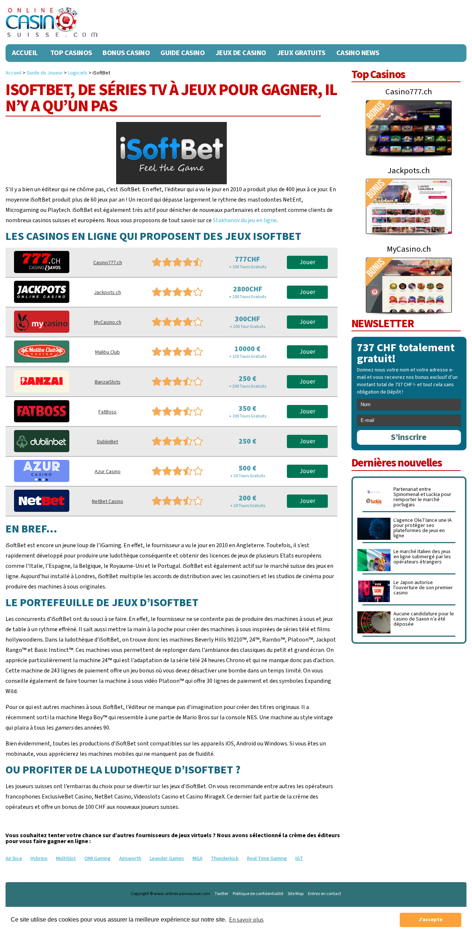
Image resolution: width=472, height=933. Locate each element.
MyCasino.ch (107, 322)
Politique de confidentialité (258, 894)
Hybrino (39, 858)
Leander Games (167, 858)
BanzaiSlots (108, 382)
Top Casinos (71, 53)
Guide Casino (182, 53)
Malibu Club (107, 352)
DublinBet (107, 441)
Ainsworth (130, 858)
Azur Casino (108, 471)
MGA (197, 858)
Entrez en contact (324, 894)
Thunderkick (225, 858)
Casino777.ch (107, 262)
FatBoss (107, 412)
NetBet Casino (107, 501)
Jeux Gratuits (301, 53)
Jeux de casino (240, 53)
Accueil (25, 53)
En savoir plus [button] (246, 920)
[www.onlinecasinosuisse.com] (52, 22)
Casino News (357, 53)
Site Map (295, 894)
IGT (299, 858)
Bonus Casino (126, 53)
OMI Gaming (97, 858)
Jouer (307, 262)
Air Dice (14, 858)
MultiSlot (66, 858)
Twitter (221, 894)
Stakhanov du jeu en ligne (245, 220)
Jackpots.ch (107, 292)
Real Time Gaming (267, 858)
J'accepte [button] (430, 919)
